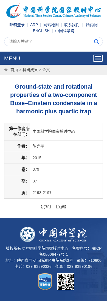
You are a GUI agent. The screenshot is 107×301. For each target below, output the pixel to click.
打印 (45, 207)
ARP (34, 24)
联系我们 (72, 24)
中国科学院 (64, 31)
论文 (46, 69)
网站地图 (51, 24)
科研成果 (30, 69)
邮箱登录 (17, 24)
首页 (14, 69)
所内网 (92, 24)
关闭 (61, 207)
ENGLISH (41, 31)
